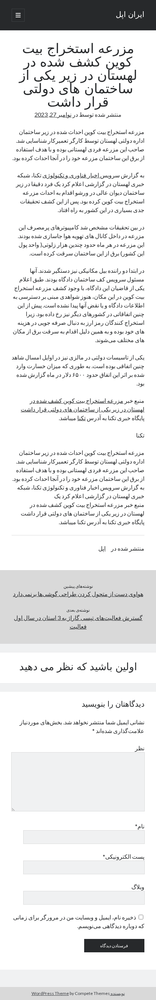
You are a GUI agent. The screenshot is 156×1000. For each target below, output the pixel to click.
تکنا (81, 417)
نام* (139, 826)
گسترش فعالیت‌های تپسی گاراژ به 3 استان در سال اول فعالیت (78, 622)
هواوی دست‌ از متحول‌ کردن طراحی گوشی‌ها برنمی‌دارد (78, 593)
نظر (139, 748)
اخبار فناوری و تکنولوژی (71, 175)
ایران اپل (130, 15)
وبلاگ (137, 886)
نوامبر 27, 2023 (52, 114)
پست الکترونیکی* (123, 856)
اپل (102, 548)
